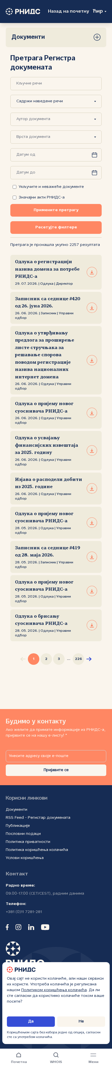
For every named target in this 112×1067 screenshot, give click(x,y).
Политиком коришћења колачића (54, 990)
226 (78, 659)
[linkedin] (31, 927)
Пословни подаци (23, 834)
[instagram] (18, 927)
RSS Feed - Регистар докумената (38, 818)
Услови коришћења (25, 858)
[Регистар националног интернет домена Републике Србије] (21, 11)
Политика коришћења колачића (37, 850)
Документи (16, 810)
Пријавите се (56, 770)
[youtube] (45, 927)
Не (81, 1021)
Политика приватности (28, 842)
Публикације (18, 826)
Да (31, 1021)
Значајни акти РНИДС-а (42, 197)
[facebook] (7, 927)
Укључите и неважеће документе (51, 187)
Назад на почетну (68, 11)
